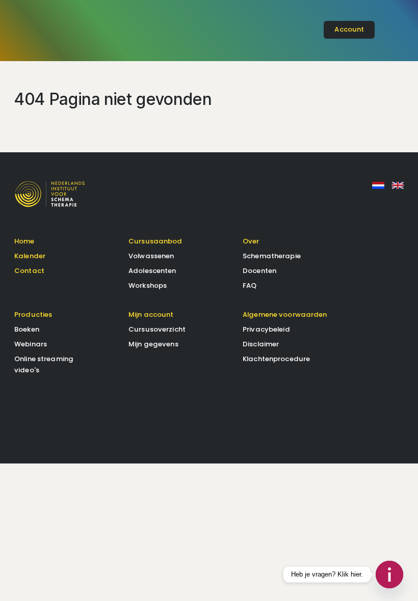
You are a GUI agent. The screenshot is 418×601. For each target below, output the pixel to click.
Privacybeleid (266, 329)
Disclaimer (261, 344)
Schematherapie (272, 256)
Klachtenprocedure (276, 359)
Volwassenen (151, 256)
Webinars (30, 344)
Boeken (26, 329)
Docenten (259, 271)
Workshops (147, 285)
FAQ (249, 285)
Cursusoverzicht (157, 329)
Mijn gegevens (153, 344)
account (349, 29)
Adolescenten (152, 271)
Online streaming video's (43, 364)
